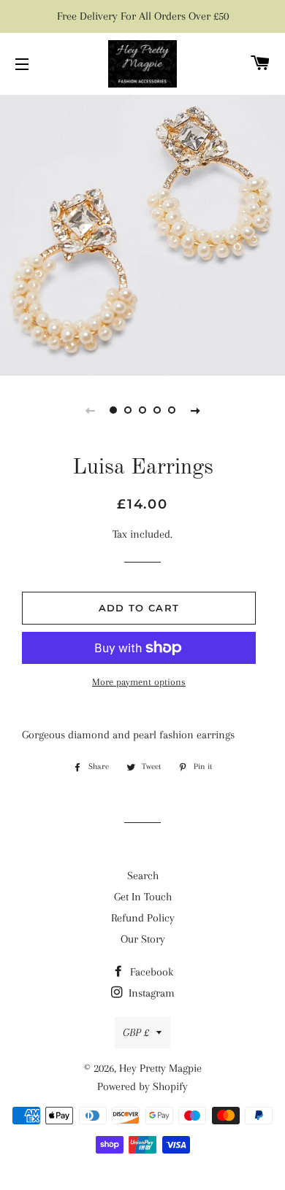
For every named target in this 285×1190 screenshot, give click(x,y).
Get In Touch (143, 896)
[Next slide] (195, 410)
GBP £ (136, 1032)
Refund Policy (143, 917)
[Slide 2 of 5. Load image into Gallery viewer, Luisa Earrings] (128, 410)
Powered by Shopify (142, 1086)
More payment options (139, 681)
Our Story (143, 939)
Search (143, 875)
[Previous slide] (90, 410)
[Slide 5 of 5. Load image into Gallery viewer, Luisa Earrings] (171, 410)
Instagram (150, 993)
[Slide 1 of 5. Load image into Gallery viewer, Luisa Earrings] (113, 410)
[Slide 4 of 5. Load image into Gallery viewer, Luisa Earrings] (157, 410)
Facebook (150, 971)
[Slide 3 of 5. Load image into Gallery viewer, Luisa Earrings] (142, 410)
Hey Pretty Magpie (160, 1068)
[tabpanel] (142, 233)
